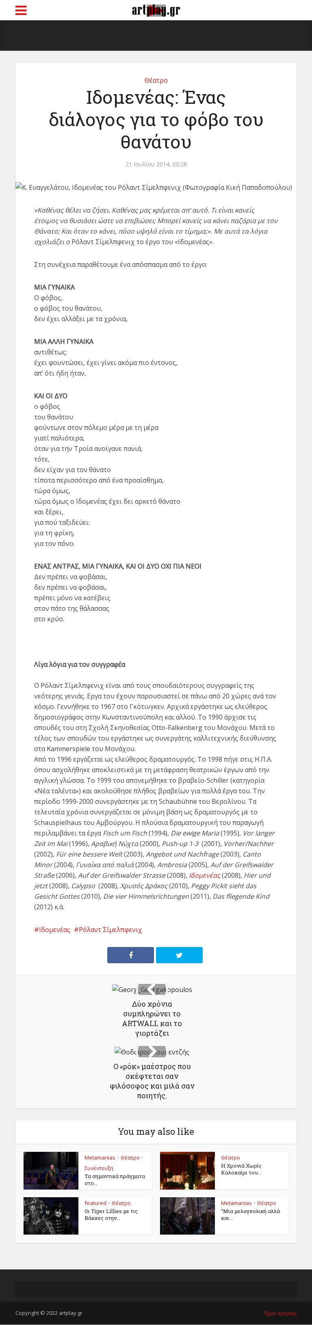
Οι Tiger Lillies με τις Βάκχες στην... (111, 1214)
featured (95, 1203)
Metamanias (99, 1157)
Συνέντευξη (98, 1168)
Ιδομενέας (54, 929)
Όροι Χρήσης (280, 1313)
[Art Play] (156, 9)
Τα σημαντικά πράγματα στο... (114, 1180)
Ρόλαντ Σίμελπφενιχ (110, 929)
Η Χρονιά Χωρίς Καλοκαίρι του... (241, 1169)
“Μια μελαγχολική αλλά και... (250, 1214)
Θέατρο (156, 80)
